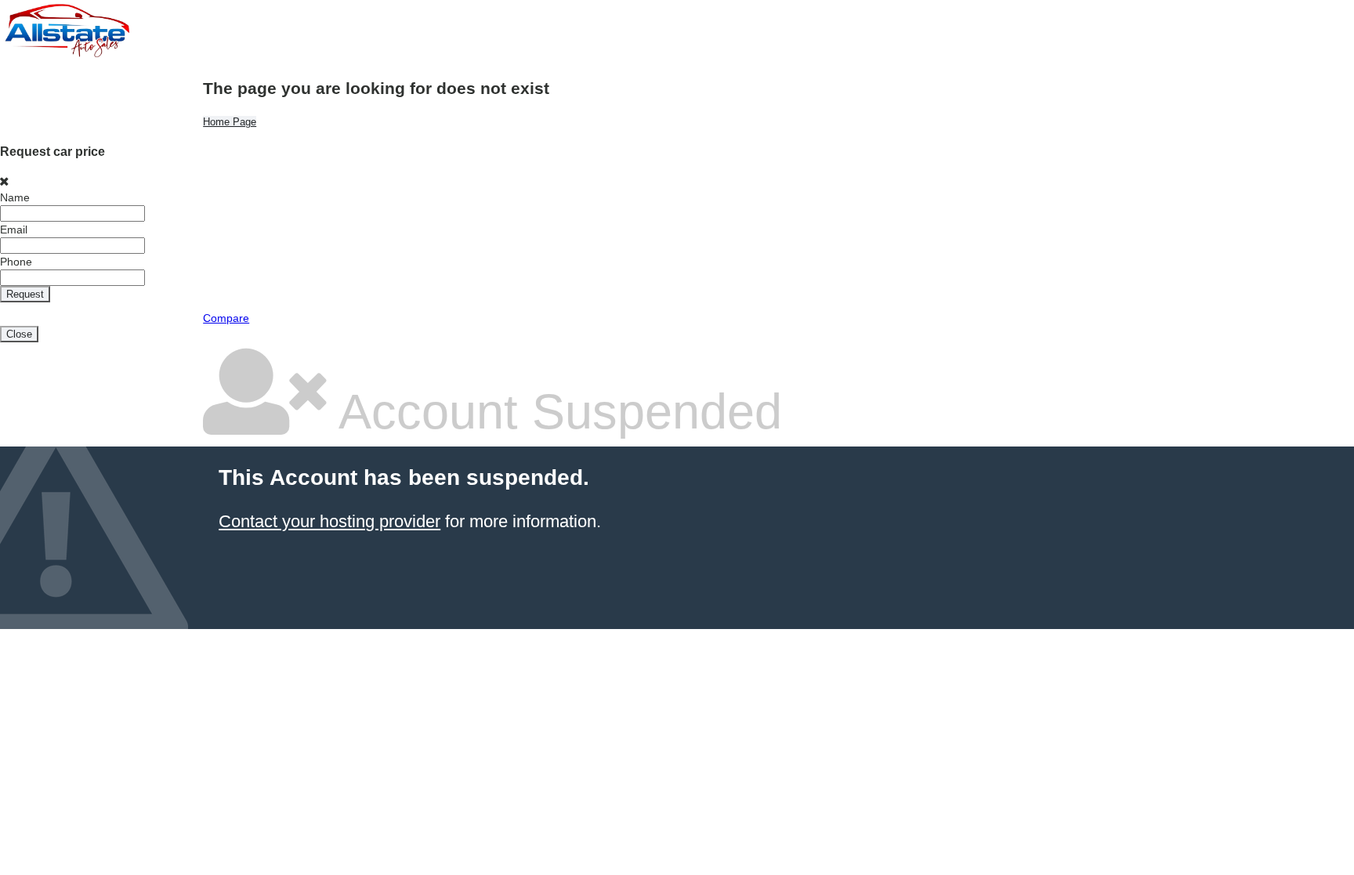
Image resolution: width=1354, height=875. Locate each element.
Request (25, 294)
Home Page (229, 122)
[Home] (66, 55)
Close (19, 334)
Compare (226, 318)
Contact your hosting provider (329, 521)
